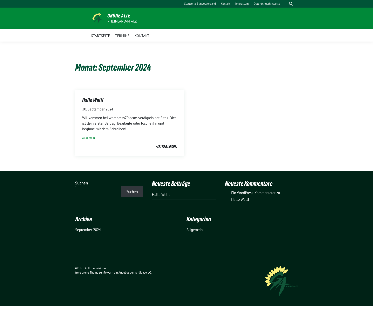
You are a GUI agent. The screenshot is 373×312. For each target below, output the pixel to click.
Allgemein (88, 138)
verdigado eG (143, 272)
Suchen (81, 183)
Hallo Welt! (92, 100)
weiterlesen (166, 146)
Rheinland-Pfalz (122, 21)
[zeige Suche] (291, 4)
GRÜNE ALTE (118, 16)
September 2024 (88, 229)
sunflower (105, 272)
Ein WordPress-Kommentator (253, 192)
